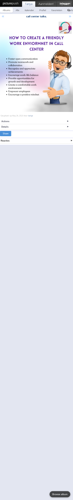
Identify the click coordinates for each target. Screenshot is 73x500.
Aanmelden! (46, 4)
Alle (17, 10)
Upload (64, 4)
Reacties (5, 140)
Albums (6, 10)
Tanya (28, 4)
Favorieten (56, 10)
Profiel (42, 10)
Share (5, 133)
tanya (30, 115)
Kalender (29, 10)
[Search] (68, 10)
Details (4, 127)
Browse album (60, 494)
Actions (5, 121)
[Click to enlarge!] (36, 66)
